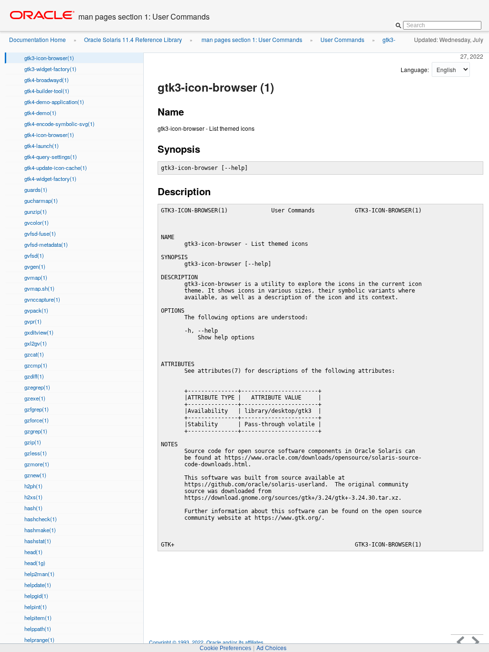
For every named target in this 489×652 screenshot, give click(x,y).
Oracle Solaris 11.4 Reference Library (133, 39)
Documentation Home (37, 39)
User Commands (342, 39)
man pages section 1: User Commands (251, 39)
